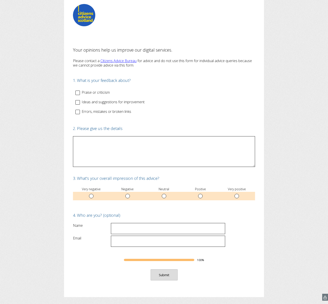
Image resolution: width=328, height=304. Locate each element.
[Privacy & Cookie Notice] (325, 297)
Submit (164, 275)
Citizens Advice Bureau (118, 60)
